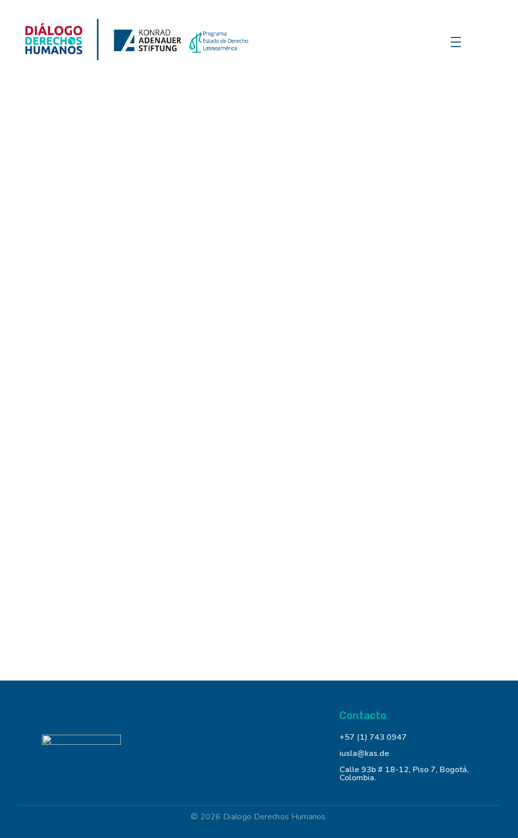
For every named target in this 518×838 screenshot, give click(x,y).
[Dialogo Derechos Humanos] (138, 40)
